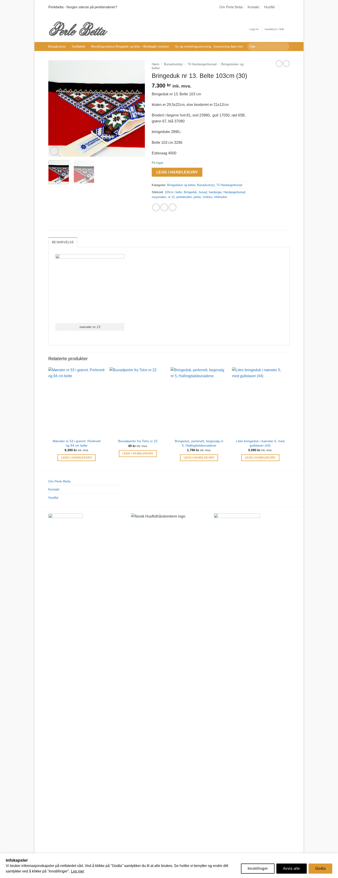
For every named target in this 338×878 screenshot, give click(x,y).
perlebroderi (184, 197)
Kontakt (253, 7)
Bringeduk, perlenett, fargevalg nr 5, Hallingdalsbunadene (199, 443)
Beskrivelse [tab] (63, 242)
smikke (207, 197)
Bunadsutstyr (57, 46)
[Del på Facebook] (156, 207)
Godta (320, 868)
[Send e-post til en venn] (164, 207)
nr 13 (171, 197)
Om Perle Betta (231, 7)
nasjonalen (159, 197)
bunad (203, 192)
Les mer (77, 871)
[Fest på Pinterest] (172, 207)
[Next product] (279, 63)
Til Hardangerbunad (202, 64)
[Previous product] (286, 63)
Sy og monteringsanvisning (193, 46)
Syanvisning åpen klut (228, 46)
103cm (169, 192)
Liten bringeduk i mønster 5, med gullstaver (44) (260, 443)
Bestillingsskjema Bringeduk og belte (115, 46)
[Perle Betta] (78, 28)
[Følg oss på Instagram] (287, 7)
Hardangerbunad (234, 192)
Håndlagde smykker (156, 46)
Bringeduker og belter (181, 185)
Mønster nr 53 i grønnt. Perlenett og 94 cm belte (76, 443)
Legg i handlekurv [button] (76, 457)
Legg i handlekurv (177, 172)
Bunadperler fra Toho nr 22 (138, 441)
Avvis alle (291, 868)
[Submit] (285, 47)
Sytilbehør (78, 46)
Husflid (269, 7)
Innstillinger (258, 868)
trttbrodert (220, 197)
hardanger (215, 192)
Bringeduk (190, 192)
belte (178, 192)
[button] (254, 29)
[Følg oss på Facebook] (283, 7)
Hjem (155, 64)
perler (197, 197)
